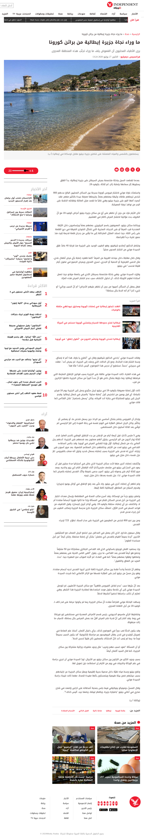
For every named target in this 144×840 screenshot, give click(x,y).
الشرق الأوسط (26, 208)
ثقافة (92, 14)
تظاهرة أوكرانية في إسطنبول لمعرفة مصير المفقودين (21, 274)
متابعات (29, 236)
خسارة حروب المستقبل (23, 475)
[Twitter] (113, 803)
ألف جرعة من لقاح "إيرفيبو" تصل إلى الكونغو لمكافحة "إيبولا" (75, 748)
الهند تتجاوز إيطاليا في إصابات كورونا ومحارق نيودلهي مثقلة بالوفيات (88, 308)
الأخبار (135, 14)
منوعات (81, 14)
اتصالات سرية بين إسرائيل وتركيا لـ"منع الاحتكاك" (19, 213)
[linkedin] (104, 803)
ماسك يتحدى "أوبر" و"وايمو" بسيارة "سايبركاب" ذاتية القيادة (18, 258)
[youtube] (107, 803)
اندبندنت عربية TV (22, 14)
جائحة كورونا (120, 710)
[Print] (116, 169)
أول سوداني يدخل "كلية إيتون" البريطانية (26, 304)
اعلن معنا (88, 818)
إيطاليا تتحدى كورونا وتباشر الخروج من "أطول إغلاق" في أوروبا (87, 339)
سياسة (123, 14)
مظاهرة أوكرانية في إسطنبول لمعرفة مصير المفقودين (108, 20)
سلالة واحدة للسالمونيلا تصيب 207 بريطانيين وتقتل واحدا (119, 778)
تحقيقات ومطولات (44, 14)
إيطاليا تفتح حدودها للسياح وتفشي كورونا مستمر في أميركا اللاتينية (88, 324)
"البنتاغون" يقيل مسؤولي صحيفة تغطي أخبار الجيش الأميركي (25, 327)
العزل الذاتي (84, 710)
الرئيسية (136, 34)
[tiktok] (102, 803)
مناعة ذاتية (97, 710)
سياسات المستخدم (84, 798)
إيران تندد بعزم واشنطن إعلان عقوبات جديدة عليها (61, 20)
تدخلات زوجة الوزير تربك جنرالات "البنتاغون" (26, 315)
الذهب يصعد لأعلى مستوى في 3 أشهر (25, 293)
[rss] (98, 803)
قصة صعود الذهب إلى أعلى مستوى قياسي (24, 394)
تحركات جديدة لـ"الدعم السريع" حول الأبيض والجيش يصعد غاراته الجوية (18, 243)
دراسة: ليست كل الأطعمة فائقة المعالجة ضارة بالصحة (75, 778)
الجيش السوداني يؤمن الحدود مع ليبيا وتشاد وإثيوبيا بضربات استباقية (22, 349)
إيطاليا (108, 710)
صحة (60, 14)
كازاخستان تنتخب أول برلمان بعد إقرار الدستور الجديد (18, 199)
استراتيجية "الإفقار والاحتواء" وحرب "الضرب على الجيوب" (20, 424)
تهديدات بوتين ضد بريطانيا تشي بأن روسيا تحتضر (21, 441)
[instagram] (110, 803)
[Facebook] (116, 803)
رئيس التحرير (86, 808)
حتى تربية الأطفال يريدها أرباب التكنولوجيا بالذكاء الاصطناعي (19, 459)
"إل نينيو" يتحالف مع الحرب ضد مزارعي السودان (22, 361)
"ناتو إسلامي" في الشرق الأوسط (22, 511)
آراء (113, 14)
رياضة (70, 14)
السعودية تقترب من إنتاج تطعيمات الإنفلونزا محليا (119, 748)
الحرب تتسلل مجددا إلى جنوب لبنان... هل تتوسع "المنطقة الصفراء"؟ (23, 383)
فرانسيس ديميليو (130, 57)
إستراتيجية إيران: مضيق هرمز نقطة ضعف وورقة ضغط (19, 493)
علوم (30, 252)
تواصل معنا (87, 813)
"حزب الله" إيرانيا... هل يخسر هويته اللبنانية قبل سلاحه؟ (24, 338)
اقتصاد (103, 14)
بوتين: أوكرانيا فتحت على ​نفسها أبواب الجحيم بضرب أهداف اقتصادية (24, 372)
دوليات (29, 194)
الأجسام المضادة (68, 710)
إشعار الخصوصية (85, 803)
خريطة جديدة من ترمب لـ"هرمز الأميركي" (21, 227)
